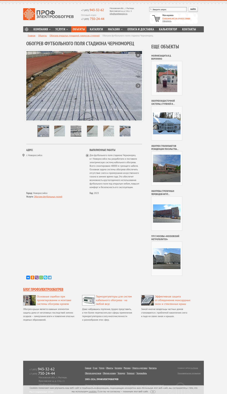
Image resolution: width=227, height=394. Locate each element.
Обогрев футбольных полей (48, 196)
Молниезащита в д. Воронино (161, 57)
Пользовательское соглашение (189, 373)
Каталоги (96, 29)
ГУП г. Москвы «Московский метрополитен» (165, 238)
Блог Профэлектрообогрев (43, 289)
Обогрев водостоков (93, 373)
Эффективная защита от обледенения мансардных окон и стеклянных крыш (172, 300)
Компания (41, 29)
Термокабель (141, 373)
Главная (27, 29)
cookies (93, 391)
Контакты (189, 29)
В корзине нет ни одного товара (176, 18)
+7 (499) (92, 19)
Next (138, 85)
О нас (95, 368)
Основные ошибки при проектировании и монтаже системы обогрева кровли (54, 300)
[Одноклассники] (32, 277)
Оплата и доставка (140, 29)
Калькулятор (168, 29)
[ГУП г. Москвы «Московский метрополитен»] (167, 258)
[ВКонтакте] (28, 277)
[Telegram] (50, 277)
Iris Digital (194, 368)
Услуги (60, 29)
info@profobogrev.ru (118, 14)
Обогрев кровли (109, 373)
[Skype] (45, 277)
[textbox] (168, 9)
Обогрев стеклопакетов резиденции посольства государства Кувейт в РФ (164, 149)
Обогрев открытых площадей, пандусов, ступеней (75, 35)
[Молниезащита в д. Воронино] (166, 77)
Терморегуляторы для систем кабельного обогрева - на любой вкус (114, 300)
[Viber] (37, 277)
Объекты (79, 29)
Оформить (166, 21)
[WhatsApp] (41, 277)
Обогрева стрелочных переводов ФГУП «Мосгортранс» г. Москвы (164, 194)
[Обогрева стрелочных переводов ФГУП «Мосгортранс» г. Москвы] (167, 213)
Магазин (114, 29)
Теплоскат (131, 373)
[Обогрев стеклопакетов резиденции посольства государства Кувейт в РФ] (167, 168)
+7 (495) (92, 10)
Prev (30, 85)
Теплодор (121, 373)
